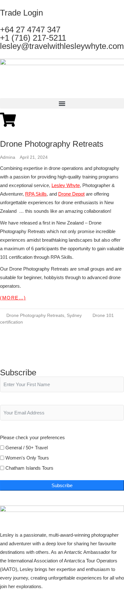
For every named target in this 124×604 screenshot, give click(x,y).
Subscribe (62, 485)
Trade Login (21, 12)
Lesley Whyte (66, 185)
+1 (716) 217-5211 (33, 38)
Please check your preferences (32, 437)
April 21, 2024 (34, 157)
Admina (8, 157)
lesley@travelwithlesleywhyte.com (62, 46)
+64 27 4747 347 (30, 29)
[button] (62, 103)
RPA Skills (36, 194)
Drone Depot (71, 194)
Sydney (74, 315)
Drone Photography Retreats (51, 144)
